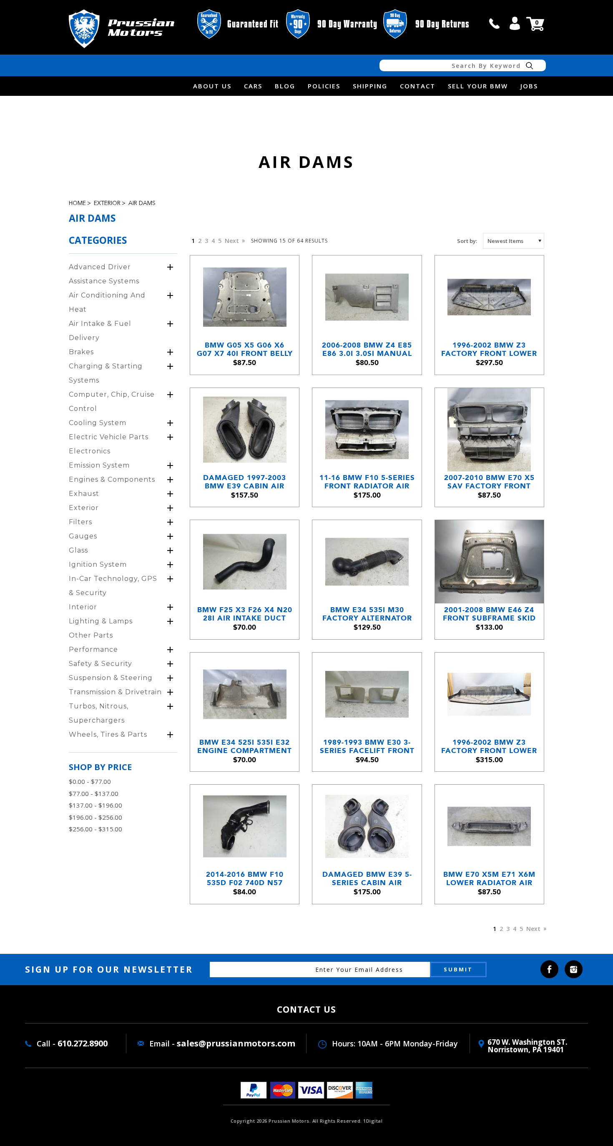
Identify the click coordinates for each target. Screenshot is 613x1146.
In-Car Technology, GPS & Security (113, 586)
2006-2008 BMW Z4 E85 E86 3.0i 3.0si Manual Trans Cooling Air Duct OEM (367, 349)
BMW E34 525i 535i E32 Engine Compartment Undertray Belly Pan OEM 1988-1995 (244, 746)
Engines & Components (112, 479)
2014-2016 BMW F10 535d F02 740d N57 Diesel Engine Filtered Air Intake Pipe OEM (244, 878)
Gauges (83, 536)
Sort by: (467, 241)
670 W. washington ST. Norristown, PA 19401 (527, 1045)
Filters (80, 522)
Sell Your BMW (478, 86)
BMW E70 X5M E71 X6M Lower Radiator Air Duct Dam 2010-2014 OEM (489, 878)
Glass (78, 550)
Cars (253, 86)
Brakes (81, 352)
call (494, 23)
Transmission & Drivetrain (115, 692)
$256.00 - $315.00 (95, 829)
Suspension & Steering (111, 678)
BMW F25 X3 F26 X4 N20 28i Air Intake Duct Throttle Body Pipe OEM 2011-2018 (244, 614)
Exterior (107, 203)
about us (212, 86)
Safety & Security (100, 664)
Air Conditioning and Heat (107, 302)
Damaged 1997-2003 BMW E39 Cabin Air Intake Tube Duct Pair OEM (245, 481)
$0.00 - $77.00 (90, 781)
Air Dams (142, 203)
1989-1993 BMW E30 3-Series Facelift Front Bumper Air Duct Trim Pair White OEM (367, 746)
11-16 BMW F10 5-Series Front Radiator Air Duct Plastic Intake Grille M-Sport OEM (367, 481)
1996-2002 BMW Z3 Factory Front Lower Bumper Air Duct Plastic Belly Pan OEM (489, 349)
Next (233, 241)
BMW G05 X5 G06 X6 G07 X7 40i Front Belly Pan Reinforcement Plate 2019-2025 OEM (245, 349)
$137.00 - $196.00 (95, 805)
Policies (324, 86)
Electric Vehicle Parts (108, 437)
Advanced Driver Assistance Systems (104, 274)
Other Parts (91, 635)
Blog (285, 86)
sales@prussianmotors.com (236, 1043)
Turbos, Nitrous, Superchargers (98, 713)
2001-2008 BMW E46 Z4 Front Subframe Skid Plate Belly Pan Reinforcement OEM (489, 614)
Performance (93, 649)
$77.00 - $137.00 (93, 793)
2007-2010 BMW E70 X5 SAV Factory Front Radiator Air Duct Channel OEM (489, 481)
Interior (83, 607)
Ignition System (98, 564)
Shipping (370, 86)
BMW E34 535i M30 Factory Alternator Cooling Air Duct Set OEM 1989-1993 (367, 614)
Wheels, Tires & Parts (108, 734)
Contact (417, 86)
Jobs (529, 86)
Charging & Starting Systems (106, 373)
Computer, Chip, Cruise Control (112, 401)
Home (77, 203)
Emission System (99, 465)
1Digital (372, 1121)
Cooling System (97, 423)
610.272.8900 (83, 1043)
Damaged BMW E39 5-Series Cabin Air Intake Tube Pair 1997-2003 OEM (367, 878)
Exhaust (84, 494)
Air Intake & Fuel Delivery (100, 331)
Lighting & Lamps (101, 621)
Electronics (90, 451)
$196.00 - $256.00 (95, 817)
